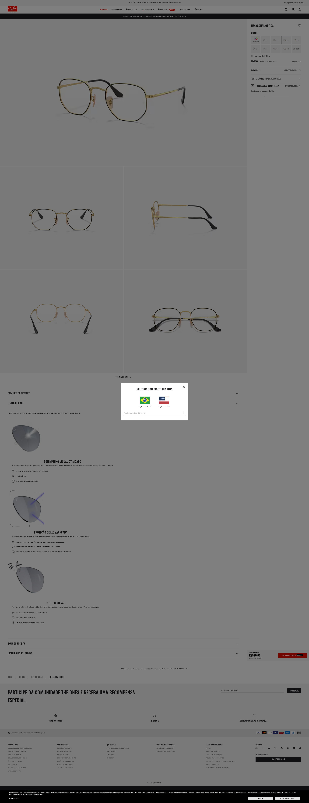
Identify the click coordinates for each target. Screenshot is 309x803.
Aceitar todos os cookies (287, 798)
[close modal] (184, 387)
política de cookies (15, 794)
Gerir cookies (14, 798)
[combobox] (154, 412)
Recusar (260, 798)
